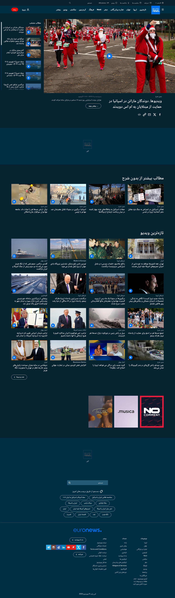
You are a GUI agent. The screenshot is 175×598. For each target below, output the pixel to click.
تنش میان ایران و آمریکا (104, 508)
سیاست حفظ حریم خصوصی (97, 555)
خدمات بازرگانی (101, 546)
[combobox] (82, 3)
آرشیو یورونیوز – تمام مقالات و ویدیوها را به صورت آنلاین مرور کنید (140, 581)
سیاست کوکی (102, 552)
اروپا (135, 9)
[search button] (70, 3)
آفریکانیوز (124, 569)
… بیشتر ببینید (93, 106)
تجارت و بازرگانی (117, 9)
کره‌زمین (82, 9)
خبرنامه (80, 554)
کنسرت (69, 514)
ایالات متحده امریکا (80, 330)
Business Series (79, 362)
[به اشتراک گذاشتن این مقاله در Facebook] (160, 115)
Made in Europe (80, 261)
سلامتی (73, 9)
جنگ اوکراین (103, 503)
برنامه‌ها (144, 572)
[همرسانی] (149, 115)
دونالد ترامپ (88, 503)
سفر (106, 9)
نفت (94, 514)
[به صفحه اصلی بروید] (155, 10)
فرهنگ (91, 9)
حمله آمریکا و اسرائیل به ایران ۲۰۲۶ (74, 497)
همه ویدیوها (20, 377)
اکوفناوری (44, 295)
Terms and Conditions (98, 549)
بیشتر (104, 539)
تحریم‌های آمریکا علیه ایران (81, 508)
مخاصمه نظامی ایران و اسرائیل (102, 497)
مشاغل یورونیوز (101, 562)
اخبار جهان (44, 261)
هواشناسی (123, 549)
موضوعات (144, 539)
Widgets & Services (119, 565)
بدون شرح (160, 206)
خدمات (124, 539)
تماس (104, 559)
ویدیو (65, 9)
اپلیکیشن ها (123, 559)
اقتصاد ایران (82, 514)
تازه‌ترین (143, 9)
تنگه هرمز (105, 514)
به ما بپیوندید (122, 555)
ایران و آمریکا (72, 503)
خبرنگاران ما (143, 575)
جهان (128, 9)
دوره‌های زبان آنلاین (121, 572)
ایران (162, 261)
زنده (14, 9)
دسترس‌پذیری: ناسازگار (99, 565)
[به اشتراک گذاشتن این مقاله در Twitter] (155, 115)
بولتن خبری (123, 546)
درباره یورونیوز (101, 542)
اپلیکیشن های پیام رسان (119, 562)
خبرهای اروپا (121, 261)
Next (99, 9)
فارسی (159, 3)
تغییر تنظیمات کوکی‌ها (99, 569)
